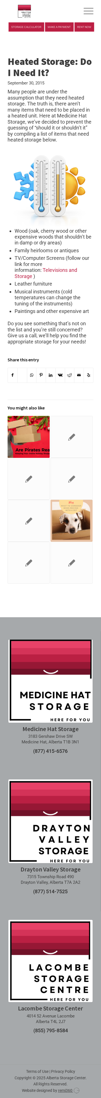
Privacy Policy (63, 1071)
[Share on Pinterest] (41, 375)
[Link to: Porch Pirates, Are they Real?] (29, 437)
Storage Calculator (26, 27)
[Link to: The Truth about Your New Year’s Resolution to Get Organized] (29, 479)
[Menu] (85, 11)
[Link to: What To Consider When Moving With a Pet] (71, 521)
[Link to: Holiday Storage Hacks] (29, 521)
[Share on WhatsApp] (31, 375)
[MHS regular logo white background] (50, 681)
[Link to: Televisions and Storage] (71, 563)
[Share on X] (22, 375)
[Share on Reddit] (69, 375)
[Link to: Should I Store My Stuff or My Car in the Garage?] (29, 563)
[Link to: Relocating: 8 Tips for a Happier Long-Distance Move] (71, 479)
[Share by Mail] (79, 375)
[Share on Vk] (60, 375)
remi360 (65, 1090)
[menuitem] (85, 11)
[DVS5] (42, 11)
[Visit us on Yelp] (88, 375)
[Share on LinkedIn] (50, 375)
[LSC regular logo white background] (50, 961)
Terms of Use (37, 1071)
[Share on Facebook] (12, 375)
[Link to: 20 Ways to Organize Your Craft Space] (71, 437)
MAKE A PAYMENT (59, 27)
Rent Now (84, 27)
